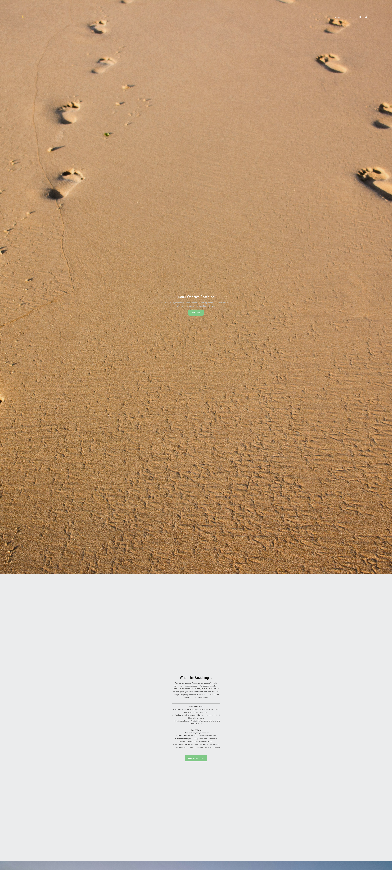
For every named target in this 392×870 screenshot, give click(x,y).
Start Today (337, 17)
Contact (349, 17)
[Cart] (375, 17)
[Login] (366, 17)
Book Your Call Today (196, 758)
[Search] (360, 17)
